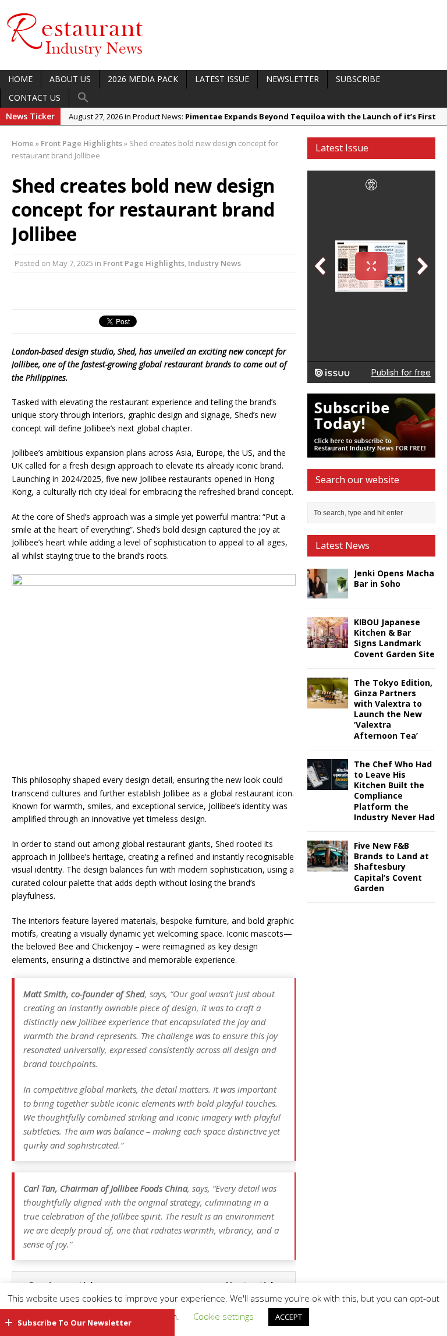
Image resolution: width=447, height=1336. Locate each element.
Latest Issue (222, 78)
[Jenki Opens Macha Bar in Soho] (327, 592)
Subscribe (358, 78)
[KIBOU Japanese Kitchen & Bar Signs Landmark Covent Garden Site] (327, 641)
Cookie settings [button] (223, 1316)
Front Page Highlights (144, 263)
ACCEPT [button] (288, 1317)
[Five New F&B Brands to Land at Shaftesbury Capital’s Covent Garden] (327, 864)
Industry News (214, 263)
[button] (83, 97)
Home (20, 78)
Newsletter (292, 78)
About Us (70, 78)
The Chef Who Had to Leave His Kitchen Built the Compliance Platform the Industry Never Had (394, 791)
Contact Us (35, 97)
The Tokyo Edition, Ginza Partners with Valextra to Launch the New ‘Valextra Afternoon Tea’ (393, 709)
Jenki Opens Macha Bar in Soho (394, 578)
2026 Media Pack (143, 78)
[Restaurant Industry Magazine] (76, 57)
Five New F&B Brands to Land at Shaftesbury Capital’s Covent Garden (391, 867)
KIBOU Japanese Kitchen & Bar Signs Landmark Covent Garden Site (394, 638)
